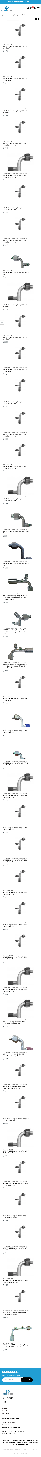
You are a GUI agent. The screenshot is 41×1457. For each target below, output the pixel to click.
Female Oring (9, 44)
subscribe (27, 1379)
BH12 (4, 890)
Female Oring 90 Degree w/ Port (19, 109)
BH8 (4, 303)
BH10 (4, 696)
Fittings (23, 593)
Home (2, 15)
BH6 (4, 44)
